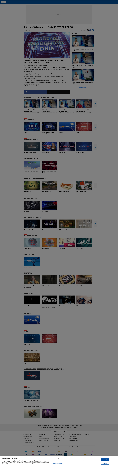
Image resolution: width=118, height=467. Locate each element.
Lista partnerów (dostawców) (57, 463)
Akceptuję (105, 459)
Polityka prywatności (35, 464)
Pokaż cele (105, 463)
